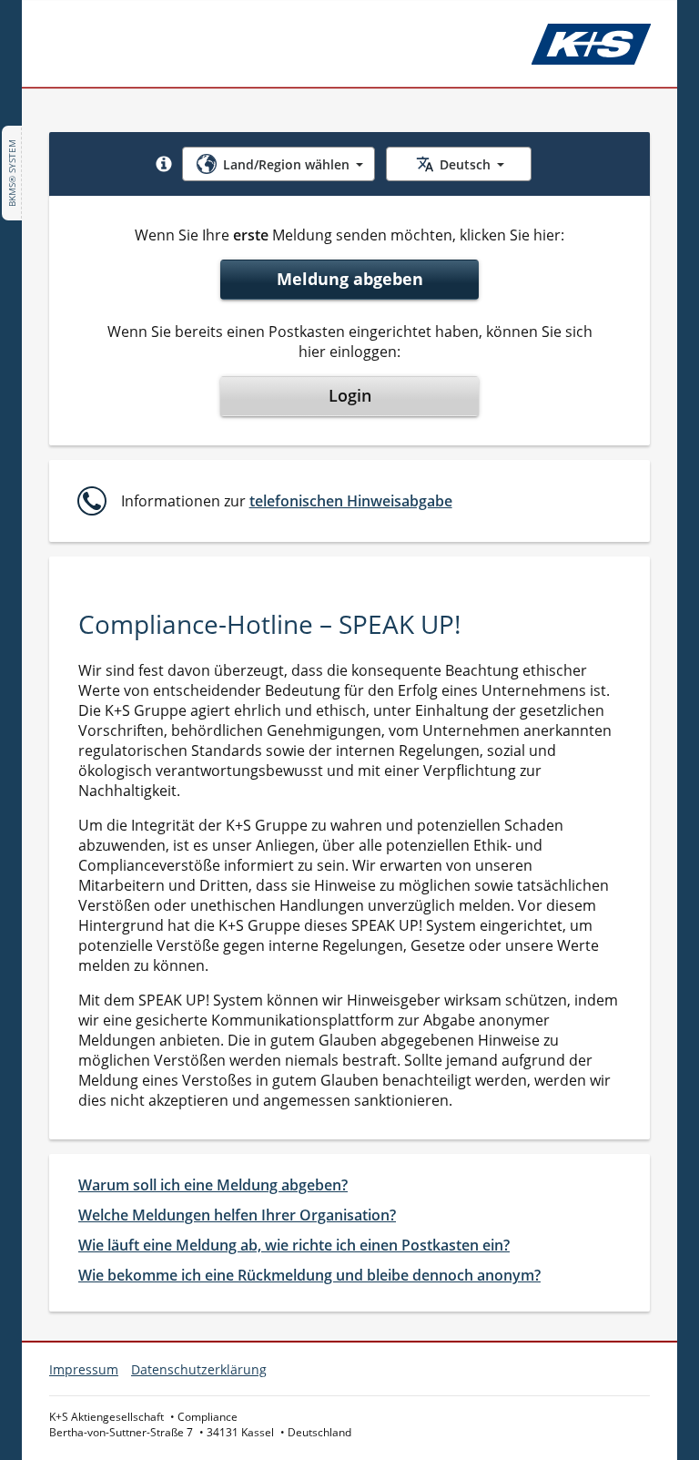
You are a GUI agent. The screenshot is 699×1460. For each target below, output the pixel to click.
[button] (163, 164)
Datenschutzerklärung (199, 1369)
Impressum (83, 1369)
